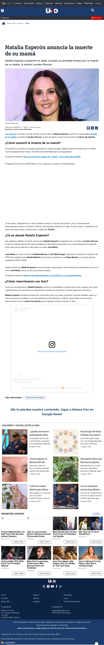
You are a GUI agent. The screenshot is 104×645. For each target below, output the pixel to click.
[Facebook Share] (88, 127)
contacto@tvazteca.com (60, 610)
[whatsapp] (60, 587)
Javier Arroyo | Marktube (22, 129)
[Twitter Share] (92, 127)
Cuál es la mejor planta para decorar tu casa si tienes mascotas (40, 487)
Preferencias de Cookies (36, 622)
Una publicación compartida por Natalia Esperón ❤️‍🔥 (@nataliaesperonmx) (52, 388)
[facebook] (56, 587)
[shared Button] (96, 127)
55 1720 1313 (56, 613)
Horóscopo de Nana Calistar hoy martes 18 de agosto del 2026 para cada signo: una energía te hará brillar (90, 433)
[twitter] (44, 587)
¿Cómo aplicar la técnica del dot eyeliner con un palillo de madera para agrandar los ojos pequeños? (39, 460)
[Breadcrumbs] (4, 23)
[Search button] (93, 11)
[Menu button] (11, 11)
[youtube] (52, 587)
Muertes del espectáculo (35, 397)
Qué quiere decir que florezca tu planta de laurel (91, 460)
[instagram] (48, 587)
